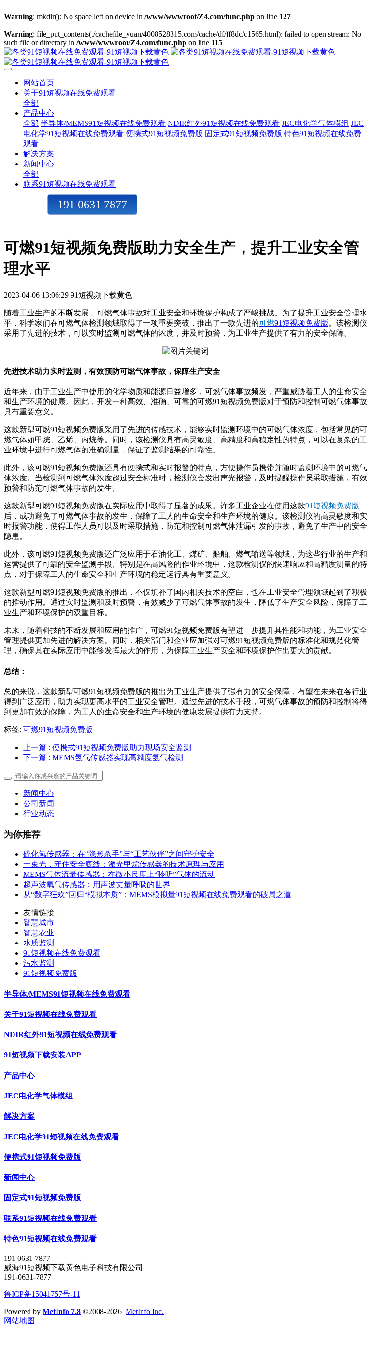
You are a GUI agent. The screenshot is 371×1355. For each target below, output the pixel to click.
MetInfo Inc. (145, 1311)
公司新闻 (38, 803)
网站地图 (19, 1320)
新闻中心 (38, 793)
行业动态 (38, 813)
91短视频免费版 (301, 323)
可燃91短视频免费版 (58, 729)
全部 (31, 103)
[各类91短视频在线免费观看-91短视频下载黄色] (185, 57)
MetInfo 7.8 (62, 1311)
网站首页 (38, 83)
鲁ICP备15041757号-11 (42, 1294)
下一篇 (103, 757)
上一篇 (107, 747)
